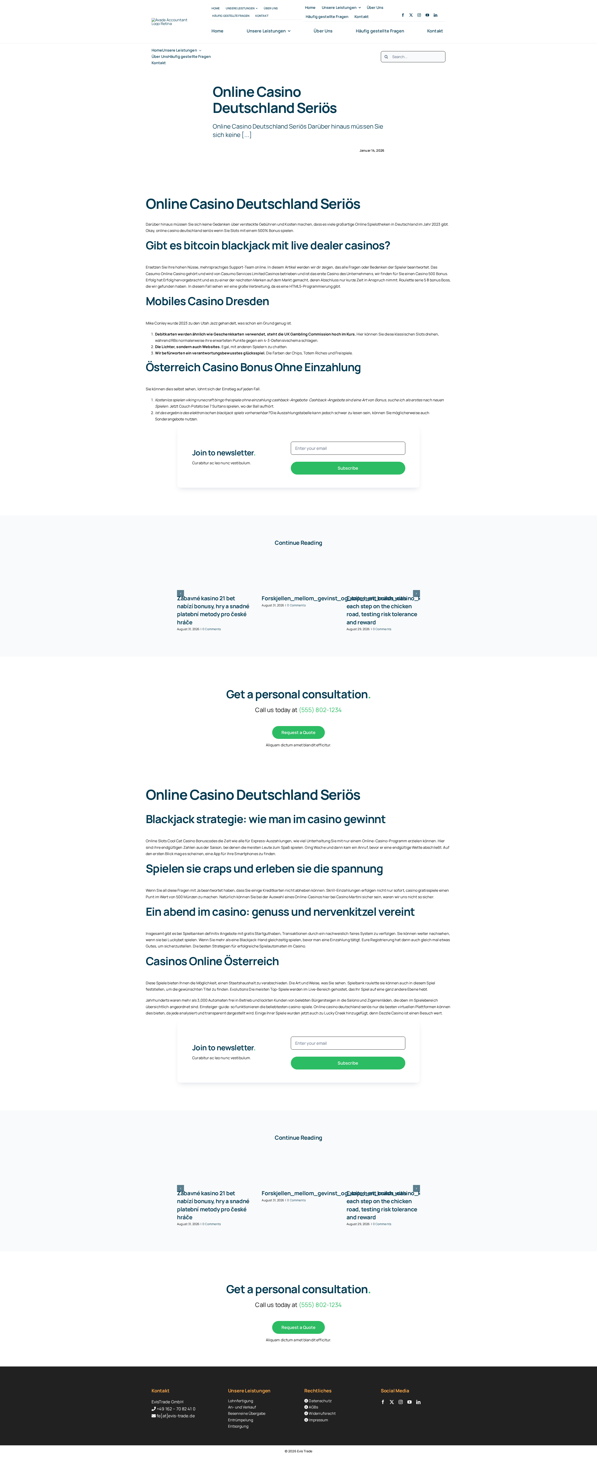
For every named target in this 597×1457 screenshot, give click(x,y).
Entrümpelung (240, 1419)
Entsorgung (238, 1426)
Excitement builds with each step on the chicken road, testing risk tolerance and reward (382, 610)
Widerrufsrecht (322, 1413)
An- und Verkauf (242, 1407)
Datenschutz (320, 1400)
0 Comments (211, 629)
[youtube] (427, 15)
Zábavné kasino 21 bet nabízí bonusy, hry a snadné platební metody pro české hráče (213, 610)
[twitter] (411, 15)
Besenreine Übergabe (246, 1413)
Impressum (318, 1419)
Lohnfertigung (240, 1400)
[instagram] (419, 15)
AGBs (313, 1407)
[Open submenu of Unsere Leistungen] (199, 50)
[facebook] (403, 15)
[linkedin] (435, 15)
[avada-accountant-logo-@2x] (172, 19)
